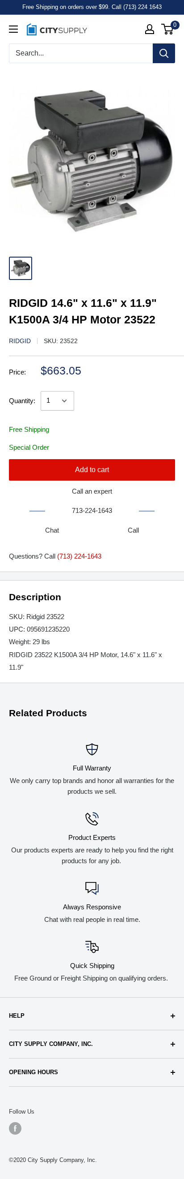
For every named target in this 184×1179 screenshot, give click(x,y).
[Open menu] (13, 29)
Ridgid (20, 340)
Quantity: (22, 400)
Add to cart (92, 469)
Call (133, 530)
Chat (52, 530)
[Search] (164, 53)
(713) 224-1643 (79, 556)
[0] (167, 29)
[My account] (149, 29)
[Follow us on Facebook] (15, 1128)
